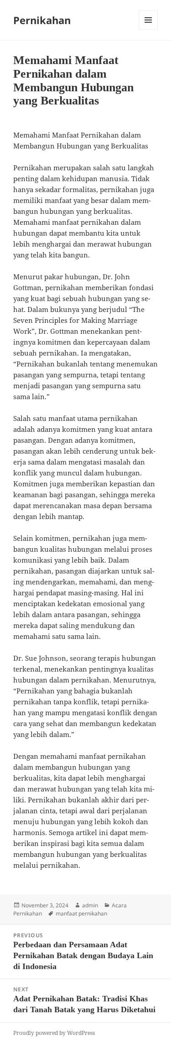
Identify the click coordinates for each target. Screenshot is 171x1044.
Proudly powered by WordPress (54, 1033)
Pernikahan (42, 20)
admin (90, 905)
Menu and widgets (148, 29)
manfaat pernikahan (81, 913)
